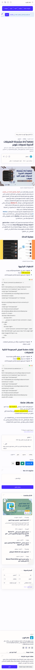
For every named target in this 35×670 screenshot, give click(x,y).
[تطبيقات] (6, 8)
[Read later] (9, 156)
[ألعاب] (21, 540)
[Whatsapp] (26, 648)
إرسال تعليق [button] (17, 487)
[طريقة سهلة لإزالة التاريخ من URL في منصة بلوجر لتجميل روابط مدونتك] (17, 446)
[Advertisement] (17, 35)
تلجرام (7, 15)
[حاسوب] (24, 454)
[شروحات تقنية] (27, 8)
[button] (32, 2)
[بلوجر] (11, 8)
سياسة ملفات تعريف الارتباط (25, 667)
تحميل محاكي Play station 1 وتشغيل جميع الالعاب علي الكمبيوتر (17, 544)
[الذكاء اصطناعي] (25, 582)
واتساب (11, 15)
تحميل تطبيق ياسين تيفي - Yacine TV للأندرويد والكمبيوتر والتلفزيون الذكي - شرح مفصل (17, 533)
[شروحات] (16, 517)
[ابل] (25, 575)
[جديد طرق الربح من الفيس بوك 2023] (17, 438)
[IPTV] (16, 529)
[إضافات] (30, 454)
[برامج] (18, 540)
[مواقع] (20, 8)
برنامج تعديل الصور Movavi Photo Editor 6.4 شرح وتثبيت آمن (17, 560)
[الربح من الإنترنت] (10, 582)
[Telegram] (29, 648)
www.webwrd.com (28, 432)
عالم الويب (28, 2)
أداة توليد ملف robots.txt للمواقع (19, 552)
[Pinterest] (23, 648)
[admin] (27, 157)
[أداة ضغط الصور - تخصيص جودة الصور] (17, 507)
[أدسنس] (10, 575)
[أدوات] (15, 8)
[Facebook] (32, 648)
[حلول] (18, 454)
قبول (9, 667)
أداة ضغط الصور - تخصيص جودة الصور (18, 520)
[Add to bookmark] (5, 500)
